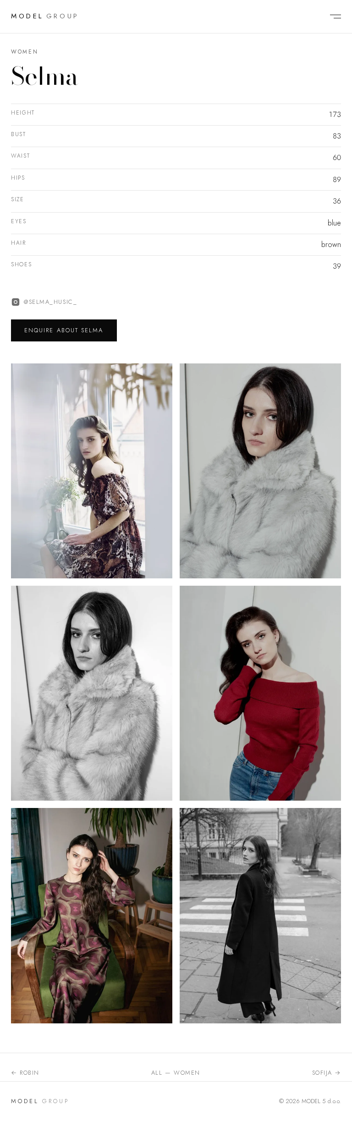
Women (24, 52)
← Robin (25, 1072)
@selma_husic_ (50, 301)
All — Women (175, 1072)
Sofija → (326, 1072)
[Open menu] (331, 16)
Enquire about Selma (64, 330)
